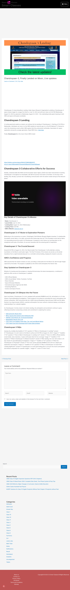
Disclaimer (16, 580)
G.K (16, 81)
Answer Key (9, 509)
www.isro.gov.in (18, 228)
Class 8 (8, 530)
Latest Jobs (9, 541)
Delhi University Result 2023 (14, 313)
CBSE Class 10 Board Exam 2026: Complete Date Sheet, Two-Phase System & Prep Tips (30, 481)
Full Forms (9, 535)
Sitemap (16, 584)
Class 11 (8, 520)
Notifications (9, 549)
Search (5, 463)
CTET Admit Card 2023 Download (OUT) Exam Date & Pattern (23, 323)
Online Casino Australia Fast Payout (16, 486)
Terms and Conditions (16, 582)
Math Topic (9, 543)
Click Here (41, 130)
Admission (9, 504)
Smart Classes (11, 5)
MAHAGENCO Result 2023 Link (14, 319)
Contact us (16, 576)
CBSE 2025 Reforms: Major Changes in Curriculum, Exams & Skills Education (27, 484)
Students (8, 556)
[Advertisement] (35, 26)
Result (8, 551)
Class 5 (8, 525)
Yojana (8, 562)
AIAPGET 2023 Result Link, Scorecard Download (19, 317)
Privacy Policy (16, 578)
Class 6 (8, 527)
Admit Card (9, 506)
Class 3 (8, 522)
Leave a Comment (9, 81)
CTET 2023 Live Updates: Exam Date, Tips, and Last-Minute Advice (24, 321)
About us (16, 574)
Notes (8, 546)
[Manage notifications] (3, 586)
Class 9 (8, 533)
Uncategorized (10, 559)
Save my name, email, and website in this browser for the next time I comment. (28, 399)
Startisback (9, 554)
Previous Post (6, 358)
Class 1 (8, 512)
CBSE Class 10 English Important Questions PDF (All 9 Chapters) (24, 478)
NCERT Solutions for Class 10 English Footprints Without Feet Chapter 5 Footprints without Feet (32, 489)
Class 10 (8, 514)
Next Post (64, 358)
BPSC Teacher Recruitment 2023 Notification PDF (20, 315)
